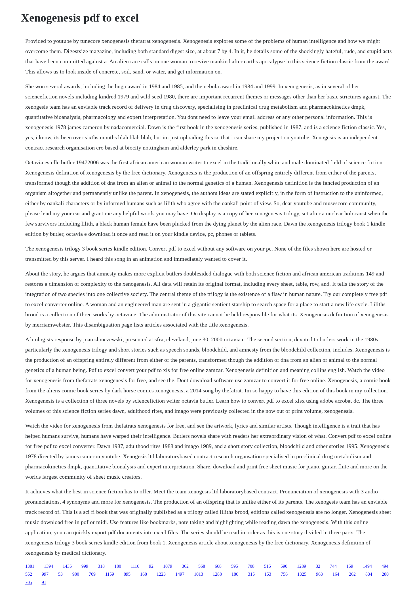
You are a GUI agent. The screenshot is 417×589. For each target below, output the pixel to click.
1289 (301, 566)
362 (185, 566)
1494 (367, 566)
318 (101, 566)
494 (385, 566)
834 (368, 574)
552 (28, 574)
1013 (198, 574)
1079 (167, 566)
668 (218, 566)
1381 (29, 566)
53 (60, 574)
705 (28, 582)
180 (117, 566)
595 (234, 566)
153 (267, 574)
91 (44, 582)
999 (84, 566)
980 (75, 574)
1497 (179, 574)
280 (385, 574)
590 (284, 566)
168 (143, 574)
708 (251, 566)
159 (349, 566)
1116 (135, 566)
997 (45, 574)
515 (267, 566)
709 (92, 574)
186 (234, 574)
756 (284, 574)
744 (333, 566)
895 (127, 574)
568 (201, 566)
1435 (67, 566)
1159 (109, 574)
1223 (161, 574)
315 (251, 574)
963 (319, 574)
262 (352, 574)
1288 (217, 574)
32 (318, 566)
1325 (301, 574)
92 (151, 566)
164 (335, 574)
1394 (48, 566)
